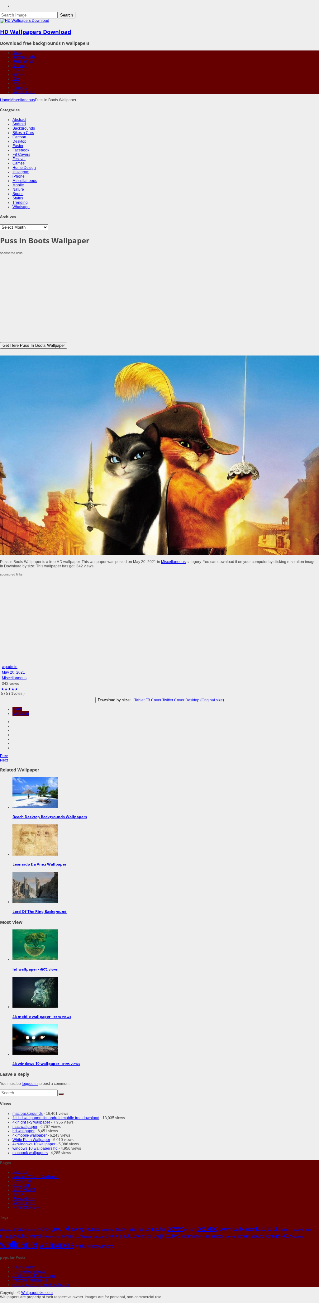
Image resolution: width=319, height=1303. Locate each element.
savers (230, 1236)
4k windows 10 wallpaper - (46, 1063)
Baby (16, 52)
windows (95, 1245)
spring (270, 1236)
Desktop (19, 66)
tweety (299, 1236)
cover (175, 1228)
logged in (30, 1083)
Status (17, 198)
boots (17, 709)
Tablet (139, 700)
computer (155, 1229)
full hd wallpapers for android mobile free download (55, 1118)
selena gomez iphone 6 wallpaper (41, 1284)
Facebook (20, 150)
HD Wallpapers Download (35, 32)
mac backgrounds (27, 1113)
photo (126, 1236)
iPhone (18, 176)
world (109, 1246)
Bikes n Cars (23, 61)
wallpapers (56, 1245)
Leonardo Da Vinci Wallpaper (39, 864)
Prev (4, 756)
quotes (204, 1236)
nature (77, 1236)
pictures (170, 1236)
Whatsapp (21, 207)
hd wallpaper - (35, 969)
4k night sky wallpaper (31, 1122)
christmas (135, 1229)
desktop (207, 1228)
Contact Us (21, 1181)
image (306, 1229)
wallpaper (20, 713)
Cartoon (19, 137)
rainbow (217, 1236)
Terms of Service (26, 1207)
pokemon (189, 1236)
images (8, 1236)
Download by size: (114, 700)
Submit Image (24, 92)
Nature (18, 189)
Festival (19, 70)
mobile (40, 1236)
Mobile (18, 185)
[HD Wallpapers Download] (24, 20)
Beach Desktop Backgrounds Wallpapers (49, 816)
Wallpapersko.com (37, 1293)
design (190, 1229)
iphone (25, 1236)
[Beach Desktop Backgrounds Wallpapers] (35, 807)
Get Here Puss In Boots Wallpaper (33, 345)
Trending (20, 87)
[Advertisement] (159, 298)
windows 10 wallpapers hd (35, 1148)
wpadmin (9, 667)
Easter (17, 146)
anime (31, 1229)
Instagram (20, 172)
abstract (6, 1229)
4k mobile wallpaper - (41, 1016)
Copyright (20, 1185)
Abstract (19, 119)
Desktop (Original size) (204, 700)
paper (88, 1236)
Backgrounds (23, 57)
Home (5, 100)
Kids (16, 79)
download (230, 1229)
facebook (267, 1228)
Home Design (24, 167)
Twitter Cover (173, 700)
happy (296, 1229)
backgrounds (85, 1229)
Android (19, 124)
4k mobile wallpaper (29, 1135)
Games (18, 74)
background (53, 1228)
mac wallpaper (24, 1126)
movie (66, 1236)
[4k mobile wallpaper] (35, 1007)
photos (140, 1236)
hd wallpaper (23, 1131)
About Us (20, 1172)
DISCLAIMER (24, 1190)
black (120, 1229)
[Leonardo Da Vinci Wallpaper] (35, 854)
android (19, 1229)
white (80, 1245)
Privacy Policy (24, 1198)
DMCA (18, 1194)
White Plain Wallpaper (31, 1140)
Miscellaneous (22, 100)
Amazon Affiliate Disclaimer (35, 1177)
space (257, 1236)
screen (243, 1236)
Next (4, 760)
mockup (54, 1236)
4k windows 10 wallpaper (33, 1144)
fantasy (285, 1229)
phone (112, 1236)
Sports (17, 194)
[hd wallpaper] (35, 959)
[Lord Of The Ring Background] (35, 902)
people (99, 1236)
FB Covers (21, 154)
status (285, 1236)
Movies (18, 83)
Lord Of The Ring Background (39, 911)
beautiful (107, 1229)
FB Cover (153, 700)
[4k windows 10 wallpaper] (35, 1054)
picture (153, 1236)
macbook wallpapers (30, 1153)
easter (248, 1229)
